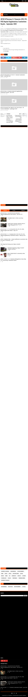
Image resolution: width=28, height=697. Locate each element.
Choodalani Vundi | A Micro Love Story (15, 218)
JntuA (6, 573)
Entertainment (21, 571)
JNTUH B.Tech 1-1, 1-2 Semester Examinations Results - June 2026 (14, 687)
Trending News (22, 578)
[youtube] (25, 1)
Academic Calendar (5, 571)
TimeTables (14, 578)
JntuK (21, 573)
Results (19, 575)
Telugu (9, 578)
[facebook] (22, 1)
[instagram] (26, 1)
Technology (3, 578)
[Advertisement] (14, 10)
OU (9, 575)
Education (10, 586)
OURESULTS (14, 575)
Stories (24, 575)
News (6, 575)
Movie (2, 575)
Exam (2, 573)
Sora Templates (9, 695)
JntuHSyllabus (16, 573)
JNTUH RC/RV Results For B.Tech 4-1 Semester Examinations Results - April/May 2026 (13, 75)
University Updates (5, 580)
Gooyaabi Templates (22, 695)
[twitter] (24, 1)
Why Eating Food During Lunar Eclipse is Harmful (10, 244)
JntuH (6, 54)
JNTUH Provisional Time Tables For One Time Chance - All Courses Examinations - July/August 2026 (12, 108)
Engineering (13, 571)
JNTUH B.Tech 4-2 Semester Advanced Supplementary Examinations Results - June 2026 (11, 92)
